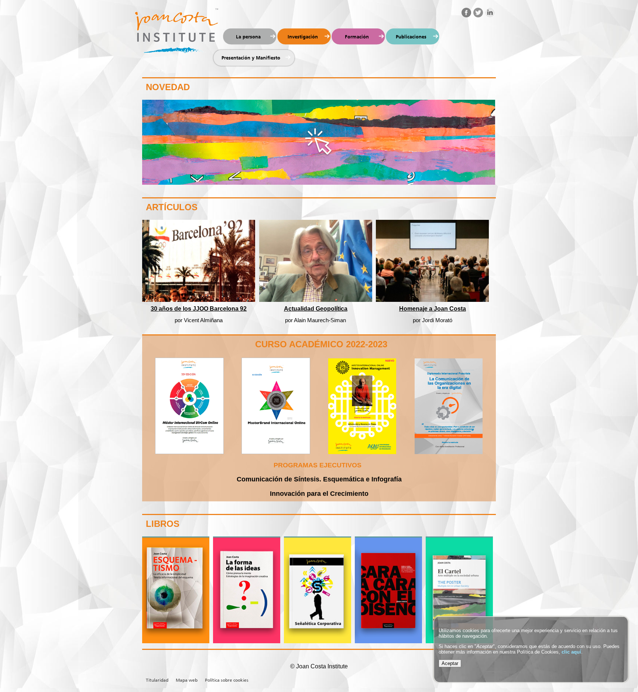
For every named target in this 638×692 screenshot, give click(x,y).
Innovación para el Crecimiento (319, 493)
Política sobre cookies (226, 680)
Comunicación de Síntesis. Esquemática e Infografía (319, 479)
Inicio (155, 70)
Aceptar (450, 663)
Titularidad (157, 680)
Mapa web (187, 680)
